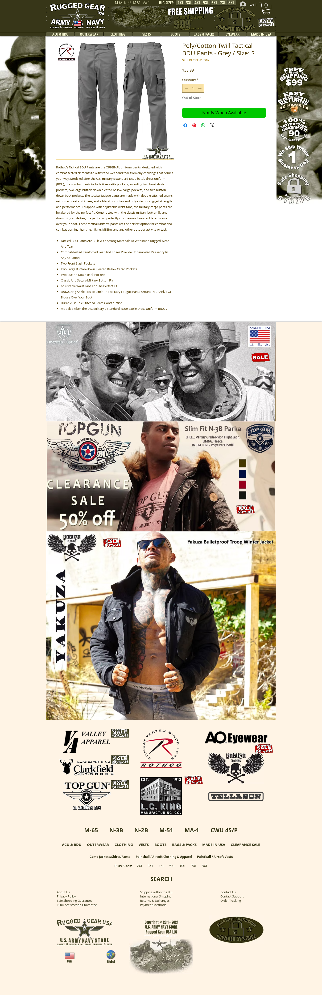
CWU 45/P (224, 830)
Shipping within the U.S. (156, 892)
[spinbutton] (193, 88)
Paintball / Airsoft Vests (215, 857)
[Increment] (200, 88)
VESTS (144, 844)
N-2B (141, 830)
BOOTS (160, 844)
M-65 (91, 830)
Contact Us (228, 892)
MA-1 (192, 830)
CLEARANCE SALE (245, 844)
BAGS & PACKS (184, 844)
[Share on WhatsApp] (203, 125)
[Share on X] (212, 125)
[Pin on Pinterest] (194, 125)
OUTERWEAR (98, 844)
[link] (266, 8)
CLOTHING (124, 844)
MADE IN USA (213, 844)
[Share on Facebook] (185, 125)
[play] (266, 417)
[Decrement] (186, 88)
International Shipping (155, 896)
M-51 (166, 830)
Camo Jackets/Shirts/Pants (110, 857)
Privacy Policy (66, 896)
